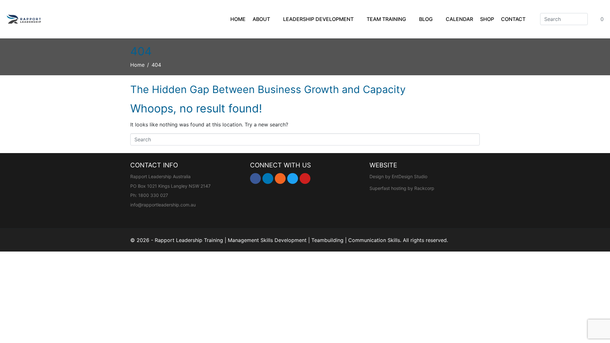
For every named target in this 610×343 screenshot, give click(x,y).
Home (238, 19)
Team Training (386, 19)
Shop (487, 19)
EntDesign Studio (409, 176)
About (261, 19)
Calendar (459, 19)
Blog (426, 19)
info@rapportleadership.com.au (163, 204)
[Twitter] (292, 178)
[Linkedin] (267, 178)
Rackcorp (424, 188)
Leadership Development (318, 19)
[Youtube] (305, 178)
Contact (513, 19)
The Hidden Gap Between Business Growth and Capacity (268, 89)
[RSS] (280, 178)
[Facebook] (255, 178)
